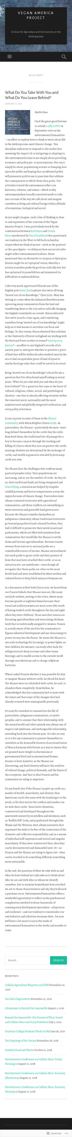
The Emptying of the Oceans (20, 1041)
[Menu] (10, 57)
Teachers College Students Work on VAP (27, 1031)
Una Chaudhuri (38, 235)
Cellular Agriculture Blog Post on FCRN (27, 985)
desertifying (12, 487)
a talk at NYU (53, 126)
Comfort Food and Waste (19, 1050)
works (53, 423)
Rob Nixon (36, 231)
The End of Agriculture (17, 999)
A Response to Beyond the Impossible (26, 1008)
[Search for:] (36, 960)
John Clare (25, 290)
